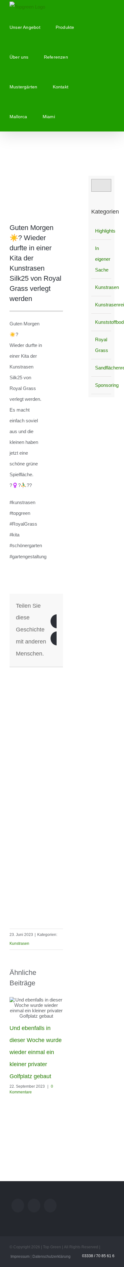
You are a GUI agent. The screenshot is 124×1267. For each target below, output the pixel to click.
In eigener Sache (101, 259)
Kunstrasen (19, 943)
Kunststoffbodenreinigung (101, 322)
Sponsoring (101, 385)
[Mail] (17, 1206)
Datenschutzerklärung (51, 1256)
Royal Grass (101, 345)
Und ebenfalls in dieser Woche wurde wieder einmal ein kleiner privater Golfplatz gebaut (36, 1052)
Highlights (101, 231)
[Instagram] (34, 1206)
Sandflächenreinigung (101, 367)
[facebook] (61, 670)
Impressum (20, 1256)
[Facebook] (50, 1206)
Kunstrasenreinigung (101, 304)
